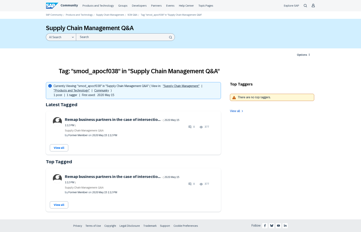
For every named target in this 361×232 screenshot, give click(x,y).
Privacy (77, 225)
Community (69, 5)
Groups (122, 5)
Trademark (150, 225)
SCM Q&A (132, 15)
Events (170, 5)
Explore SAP (291, 5)
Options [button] (302, 54)
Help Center (186, 5)
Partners (156, 5)
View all (59, 147)
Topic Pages (205, 5)
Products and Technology (98, 5)
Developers (139, 5)
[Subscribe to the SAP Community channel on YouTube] (278, 225)
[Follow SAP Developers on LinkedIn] (285, 225)
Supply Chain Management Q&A (84, 130)
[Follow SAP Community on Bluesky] (271, 225)
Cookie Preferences (186, 225)
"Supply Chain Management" (181, 86)
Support (165, 225)
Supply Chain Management (110, 15)
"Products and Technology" (72, 90)
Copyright (110, 225)
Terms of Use (93, 225)
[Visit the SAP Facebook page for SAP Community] (264, 225)
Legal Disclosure (130, 225)
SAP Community (54, 15)
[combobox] (125, 37)
